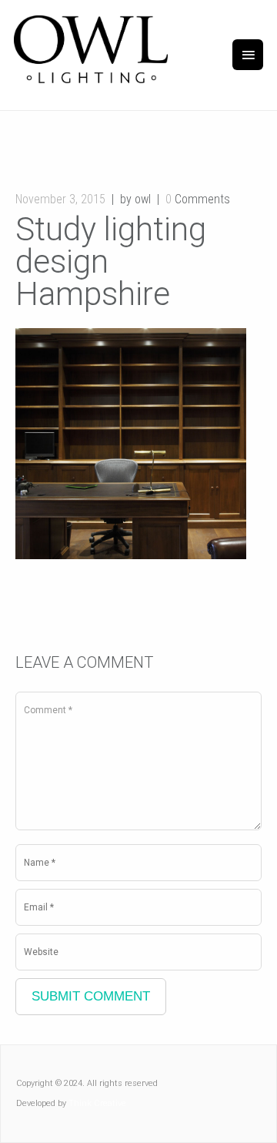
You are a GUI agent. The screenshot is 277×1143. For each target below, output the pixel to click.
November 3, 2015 (60, 199)
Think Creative (97, 1103)
